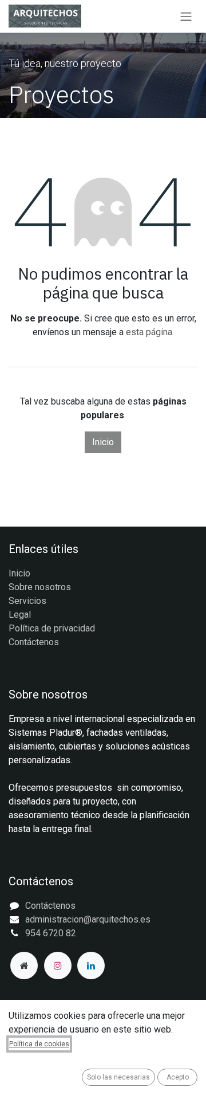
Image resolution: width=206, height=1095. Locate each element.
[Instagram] (58, 965)
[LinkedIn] (91, 965)
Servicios (27, 600)
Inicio (103, 442)
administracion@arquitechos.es (87, 919)
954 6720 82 (50, 933)
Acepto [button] (178, 1077)
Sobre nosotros (40, 587)
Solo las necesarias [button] (118, 1077)
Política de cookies (39, 1044)
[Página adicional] (24, 965)
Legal (20, 614)
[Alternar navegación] (186, 16)
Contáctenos (34, 642)
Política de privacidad (52, 628)
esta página (149, 332)
